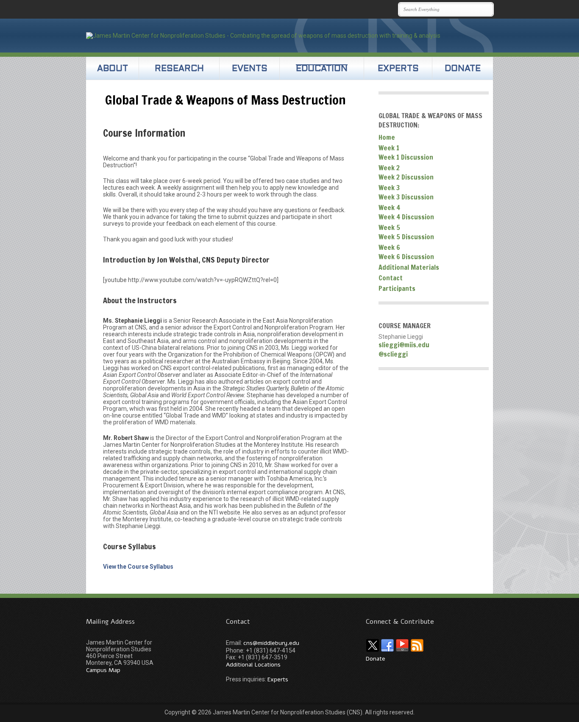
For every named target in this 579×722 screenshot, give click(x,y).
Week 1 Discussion (406, 157)
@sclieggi (393, 354)
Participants (397, 288)
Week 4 (389, 207)
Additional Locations (253, 665)
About (112, 69)
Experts (398, 69)
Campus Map (103, 670)
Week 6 (389, 247)
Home (387, 137)
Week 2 (389, 167)
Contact (391, 277)
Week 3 (389, 187)
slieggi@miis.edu (404, 344)
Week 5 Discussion (406, 236)
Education (322, 69)
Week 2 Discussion (406, 177)
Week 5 (389, 227)
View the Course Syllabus (138, 566)
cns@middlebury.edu (271, 643)
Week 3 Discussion (406, 197)
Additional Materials (409, 267)
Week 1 (389, 147)
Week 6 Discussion (406, 256)
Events (249, 69)
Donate (463, 69)
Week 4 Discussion (406, 216)
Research (179, 69)
